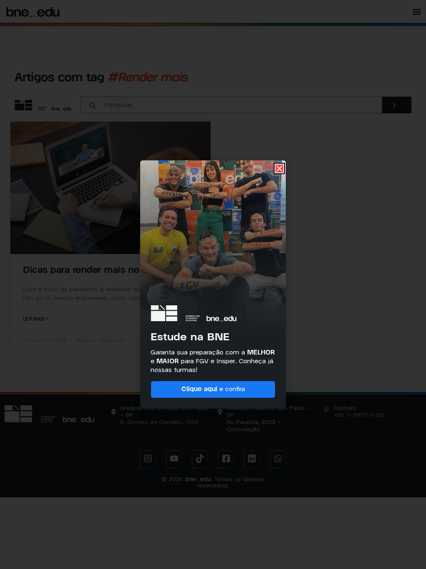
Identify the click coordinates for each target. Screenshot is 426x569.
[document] (213, 284)
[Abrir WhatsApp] (406, 548)
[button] (279, 168)
